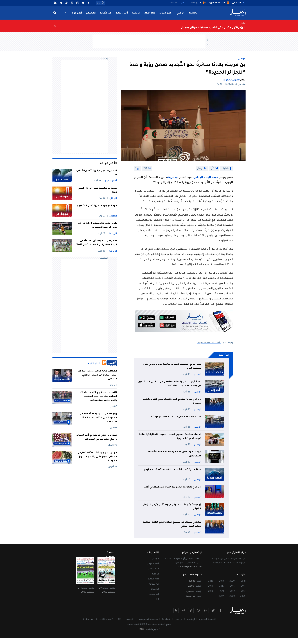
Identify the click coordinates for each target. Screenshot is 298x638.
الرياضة (136, 13)
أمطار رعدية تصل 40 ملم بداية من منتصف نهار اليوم (172, 469)
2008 (232, 596)
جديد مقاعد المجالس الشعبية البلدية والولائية (176, 417)
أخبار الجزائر (166, 13)
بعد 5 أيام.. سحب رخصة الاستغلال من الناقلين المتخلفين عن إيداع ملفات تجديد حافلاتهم (169, 384)
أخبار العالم (121, 13)
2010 (210, 591)
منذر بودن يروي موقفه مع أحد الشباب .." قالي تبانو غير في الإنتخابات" (96, 437)
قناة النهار (149, 13)
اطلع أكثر (95, 363)
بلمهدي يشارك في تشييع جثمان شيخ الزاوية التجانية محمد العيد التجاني (172, 524)
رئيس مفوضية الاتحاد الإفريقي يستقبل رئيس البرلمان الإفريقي (172, 507)
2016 (232, 586)
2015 (221, 586)
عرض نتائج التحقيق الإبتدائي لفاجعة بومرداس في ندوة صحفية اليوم (172, 366)
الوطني (180, 13)
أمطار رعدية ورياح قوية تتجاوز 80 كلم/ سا (96, 173)
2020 (232, 581)
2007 (221, 596)
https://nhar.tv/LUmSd (209, 343)
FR (66, 13)
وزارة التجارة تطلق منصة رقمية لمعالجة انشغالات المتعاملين (174, 454)
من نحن (179, 619)
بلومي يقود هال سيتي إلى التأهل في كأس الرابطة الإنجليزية (97, 225)
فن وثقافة (105, 13)
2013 (243, 591)
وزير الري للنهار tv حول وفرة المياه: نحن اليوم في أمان (172, 487)
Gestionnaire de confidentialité (97, 619)
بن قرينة (172, 177)
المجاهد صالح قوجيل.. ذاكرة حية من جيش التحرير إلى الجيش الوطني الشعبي (97, 375)
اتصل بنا (166, 619)
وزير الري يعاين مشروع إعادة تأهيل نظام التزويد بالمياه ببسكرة (172, 401)
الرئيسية (193, 13)
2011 (222, 591)
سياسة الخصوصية (148, 619)
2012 (232, 591)
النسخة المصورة (207, 619)
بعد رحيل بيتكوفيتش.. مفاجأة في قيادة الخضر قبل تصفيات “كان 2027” (96, 243)
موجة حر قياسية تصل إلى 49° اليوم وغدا (97, 190)
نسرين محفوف (231, 80)
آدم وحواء (77, 13)
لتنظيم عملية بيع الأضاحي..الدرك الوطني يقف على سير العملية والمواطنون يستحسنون (98, 396)
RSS (119, 619)
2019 (221, 581)
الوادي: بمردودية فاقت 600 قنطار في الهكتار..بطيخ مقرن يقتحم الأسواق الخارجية (97, 457)
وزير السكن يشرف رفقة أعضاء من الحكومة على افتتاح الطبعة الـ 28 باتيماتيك (98, 418)
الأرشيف (130, 619)
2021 (243, 581)
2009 (243, 596)
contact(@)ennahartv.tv (190, 567)
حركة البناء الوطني (206, 177)
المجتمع (91, 13)
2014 (210, 586)
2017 (243, 586)
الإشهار (191, 619)
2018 (210, 581)
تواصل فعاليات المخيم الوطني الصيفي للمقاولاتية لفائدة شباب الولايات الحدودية (170, 436)
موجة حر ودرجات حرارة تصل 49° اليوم (97, 206)
